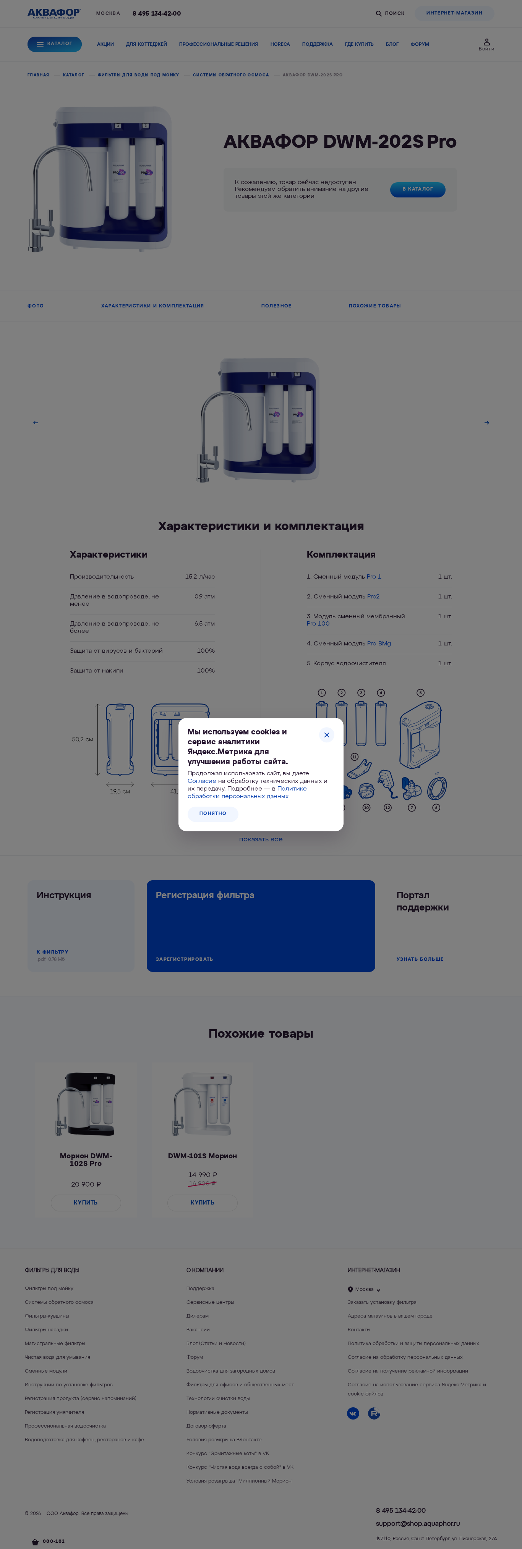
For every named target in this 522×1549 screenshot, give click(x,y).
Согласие (202, 781)
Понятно (213, 814)
